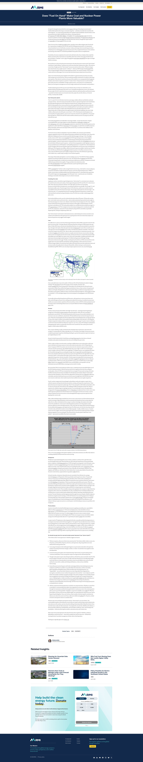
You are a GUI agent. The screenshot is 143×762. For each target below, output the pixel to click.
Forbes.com (66, 619)
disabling (55, 482)
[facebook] (102, 757)
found (54, 134)
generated (62, 463)
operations (58, 509)
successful (64, 44)
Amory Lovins (72, 23)
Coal (73, 631)
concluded (53, 168)
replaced (86, 374)
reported (60, 362)
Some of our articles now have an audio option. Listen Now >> (71, 1)
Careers (96, 3)
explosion (83, 158)
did (81, 293)
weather (85, 122)
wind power (86, 466)
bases (71, 513)
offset (74, 471)
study (88, 68)
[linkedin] (97, 757)
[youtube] (100, 757)
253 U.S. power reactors (62, 312)
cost (51, 511)
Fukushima (74, 390)
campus (90, 527)
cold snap (66, 149)
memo (71, 29)
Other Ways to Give (41, 720)
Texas (91, 283)
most (75, 58)
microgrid (55, 528)
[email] (94, 757)
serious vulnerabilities (62, 390)
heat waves (76, 338)
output (60, 464)
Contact (78, 743)
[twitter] (111, 757)
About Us (84, 3)
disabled (67, 138)
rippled (76, 359)
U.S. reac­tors (59, 407)
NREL (63, 39)
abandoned (82, 58)
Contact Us (102, 3)
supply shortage (78, 497)
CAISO (70, 36)
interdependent (56, 163)
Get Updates (107, 3)
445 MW (72, 485)
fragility (55, 233)
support (55, 468)
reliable (80, 578)
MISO (61, 36)
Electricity (77, 631)
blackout (55, 477)
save (67, 464)
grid (71, 58)
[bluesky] (108, 757)
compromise (56, 165)
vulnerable (80, 122)
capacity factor (53, 207)
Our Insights (96, 7)
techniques (72, 579)
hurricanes (66, 125)
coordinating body (79, 36)
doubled (62, 229)
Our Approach (81, 7)
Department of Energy (87, 37)
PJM (58, 36)
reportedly (52, 41)
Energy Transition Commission (73, 37)
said (62, 239)
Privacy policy (41, 757)
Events (78, 738)
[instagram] (105, 757)
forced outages (63, 174)
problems (54, 286)
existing (58, 452)
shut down (57, 284)
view (66, 58)
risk (91, 246)
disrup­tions (53, 124)
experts (78, 58)
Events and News (91, 3)
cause (84, 56)
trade (85, 36)
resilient (72, 525)
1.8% (92, 201)
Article (68, 12)
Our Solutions (89, 7)
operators (52, 36)
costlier (80, 516)
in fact (89, 291)
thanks (60, 49)
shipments (76, 227)
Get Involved (103, 7)
